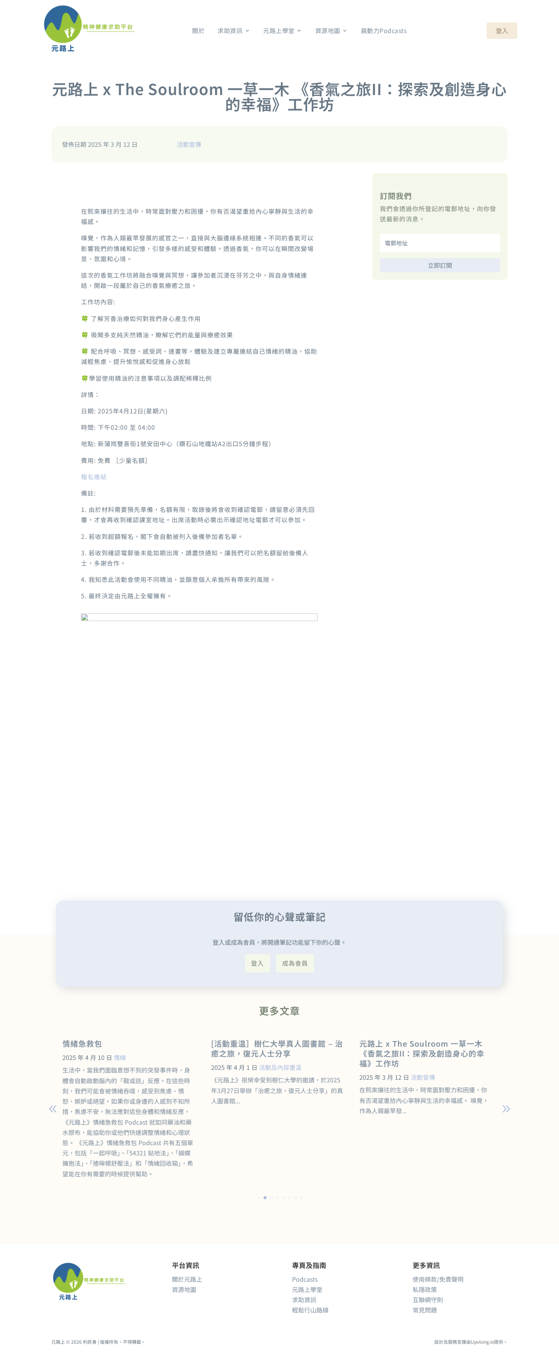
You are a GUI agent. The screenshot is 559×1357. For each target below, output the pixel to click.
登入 (502, 30)
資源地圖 (184, 1289)
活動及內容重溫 (280, 1067)
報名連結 (94, 476)
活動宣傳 (189, 144)
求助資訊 (304, 1299)
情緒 (120, 1057)
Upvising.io (482, 1341)
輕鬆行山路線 (310, 1309)
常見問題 (425, 1309)
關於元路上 (187, 1279)
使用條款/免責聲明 (438, 1279)
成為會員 (295, 963)
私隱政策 (425, 1289)
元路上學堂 (307, 1289)
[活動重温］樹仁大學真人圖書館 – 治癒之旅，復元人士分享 (277, 1048)
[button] (506, 1109)
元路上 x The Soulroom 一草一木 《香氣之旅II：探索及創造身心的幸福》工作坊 (421, 1053)
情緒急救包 (82, 1043)
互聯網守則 (428, 1299)
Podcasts (305, 1279)
